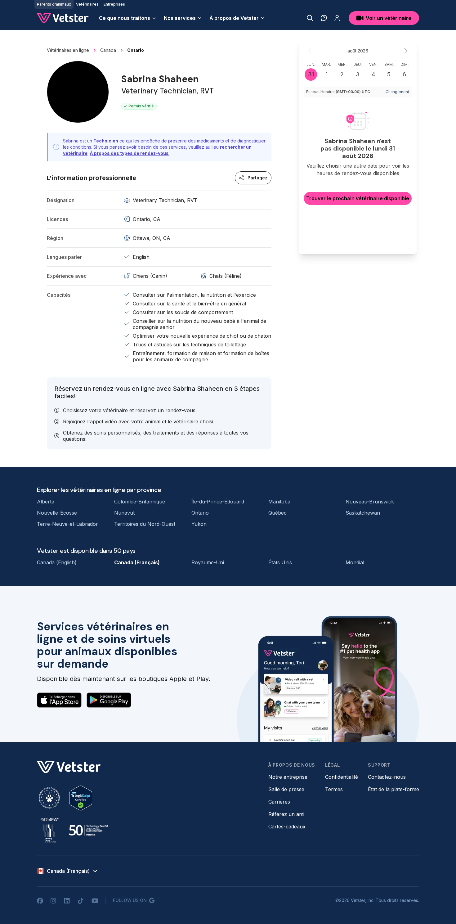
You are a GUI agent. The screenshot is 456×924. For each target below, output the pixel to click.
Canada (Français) (137, 562)
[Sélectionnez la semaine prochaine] (405, 51)
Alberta (45, 501)
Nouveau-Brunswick (370, 501)
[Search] (310, 18)
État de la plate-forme (393, 789)
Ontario (200, 513)
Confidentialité (341, 777)
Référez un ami (286, 814)
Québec (277, 513)
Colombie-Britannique (139, 501)
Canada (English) (57, 562)
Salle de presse (286, 789)
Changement (397, 91)
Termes (334, 789)
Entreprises (114, 4)
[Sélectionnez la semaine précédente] (310, 51)
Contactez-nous (387, 777)
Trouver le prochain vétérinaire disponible (357, 198)
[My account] (337, 18)
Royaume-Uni (207, 562)
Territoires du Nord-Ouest (144, 524)
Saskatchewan (363, 513)
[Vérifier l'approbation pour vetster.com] (81, 798)
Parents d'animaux (54, 4)
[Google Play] (109, 699)
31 (311, 74)
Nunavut (124, 513)
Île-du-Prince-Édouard (217, 501)
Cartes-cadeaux (287, 826)
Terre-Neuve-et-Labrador (67, 524)
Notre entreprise (287, 777)
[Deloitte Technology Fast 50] (88, 830)
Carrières (279, 802)
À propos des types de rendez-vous (129, 153)
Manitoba (279, 501)
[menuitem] (127, 18)
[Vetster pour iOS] (59, 699)
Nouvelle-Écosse (57, 513)
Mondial (355, 562)
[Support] (324, 18)
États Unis (280, 562)
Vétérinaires (87, 4)
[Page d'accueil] (63, 18)
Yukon (199, 524)
